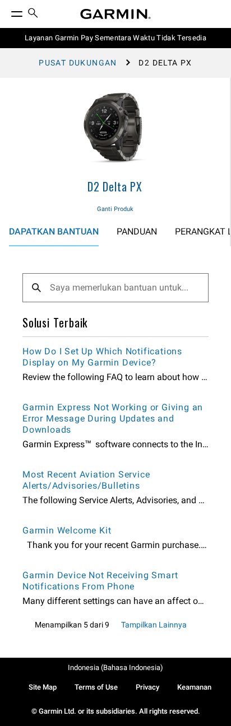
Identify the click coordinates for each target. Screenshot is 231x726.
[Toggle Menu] (6, 11)
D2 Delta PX (114, 186)
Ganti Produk (115, 209)
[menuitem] (33, 14)
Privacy (147, 687)
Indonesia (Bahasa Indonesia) (115, 667)
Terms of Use (96, 687)
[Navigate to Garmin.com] (115, 14)
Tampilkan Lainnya (154, 624)
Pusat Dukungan (78, 62)
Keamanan (194, 687)
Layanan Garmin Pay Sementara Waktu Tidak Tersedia (115, 38)
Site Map (43, 687)
